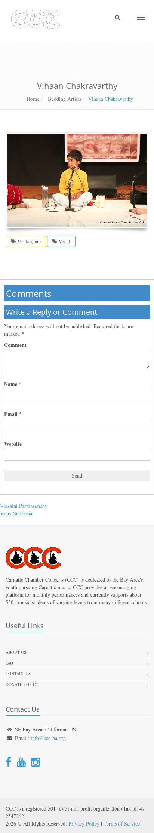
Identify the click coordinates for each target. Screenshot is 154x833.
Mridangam (28, 241)
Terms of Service (122, 823)
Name (12, 384)
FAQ (9, 663)
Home (33, 98)
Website (13, 444)
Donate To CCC (22, 684)
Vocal (64, 241)
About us (16, 652)
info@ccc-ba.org (48, 738)
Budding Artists (63, 98)
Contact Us (18, 673)
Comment (15, 345)
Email (13, 414)
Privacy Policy (83, 823)
